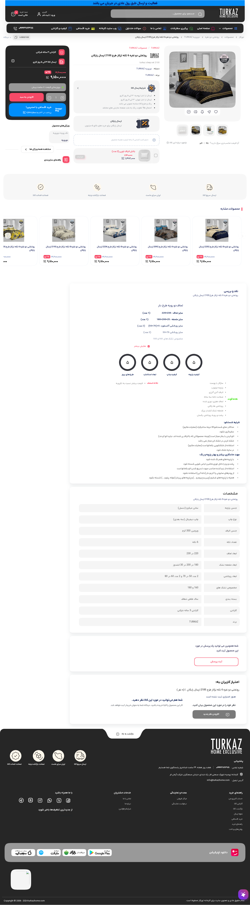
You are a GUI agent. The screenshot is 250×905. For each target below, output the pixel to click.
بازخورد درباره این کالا (178, 142)
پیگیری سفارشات (179, 28)
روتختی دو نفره (212, 37)
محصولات (227, 28)
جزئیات (80, 156)
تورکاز (241, 37)
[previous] (242, 236)
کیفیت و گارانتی (59, 28)
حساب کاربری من (236, 798)
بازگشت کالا (238, 808)
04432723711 (222, 767)
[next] (8, 236)
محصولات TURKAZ (138, 48)
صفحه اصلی (203, 28)
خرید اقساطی (83, 28)
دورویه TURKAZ (192, 37)
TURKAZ (149, 75)
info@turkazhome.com (218, 780)
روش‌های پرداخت (236, 829)
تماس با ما (155, 28)
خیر (201, 143)
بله (207, 143)
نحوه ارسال (238, 814)
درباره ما (128, 803)
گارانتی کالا (238, 803)
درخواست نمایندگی (179, 803)
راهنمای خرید (237, 824)
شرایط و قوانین (125, 808)
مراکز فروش (182, 798)
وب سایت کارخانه (107, 28)
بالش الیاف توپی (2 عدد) (123, 151)
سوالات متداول (133, 28)
